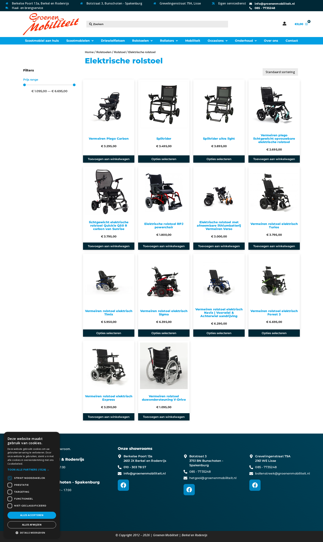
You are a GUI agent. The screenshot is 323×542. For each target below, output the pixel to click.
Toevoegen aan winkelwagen (109, 159)
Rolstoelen (103, 52)
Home (89, 52)
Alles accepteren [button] (31, 515)
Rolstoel (120, 52)
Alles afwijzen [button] (32, 524)
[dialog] (32, 485)
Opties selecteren (163, 159)
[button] (31, 470)
